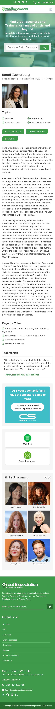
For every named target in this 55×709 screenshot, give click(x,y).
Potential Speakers (11, 655)
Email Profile (13, 131)
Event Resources (10, 640)
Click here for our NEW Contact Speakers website (27, 407)
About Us (6, 624)
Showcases (7, 645)
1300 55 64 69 (44, 2)
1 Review (48, 78)
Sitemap (6, 650)
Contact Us (7, 661)
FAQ (4, 629)
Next (49, 477)
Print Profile (37, 131)
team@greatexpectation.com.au (18, 690)
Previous (45, 477)
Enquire (10, 138)
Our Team (7, 635)
